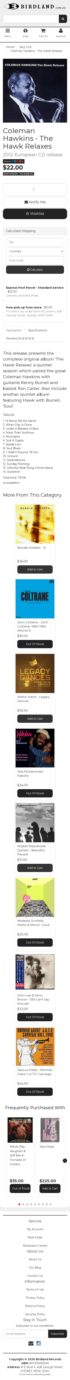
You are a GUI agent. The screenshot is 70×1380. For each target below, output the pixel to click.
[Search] (63, 19)
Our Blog (35, 1267)
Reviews (12, 338)
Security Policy (35, 1314)
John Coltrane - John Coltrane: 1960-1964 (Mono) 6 (32, 626)
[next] (65, 1161)
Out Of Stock (35, 644)
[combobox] (31, 19)
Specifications (37, 330)
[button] (29, 1120)
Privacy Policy (35, 1298)
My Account (35, 1229)
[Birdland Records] (35, 5)
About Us (35, 1259)
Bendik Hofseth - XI (31, 547)
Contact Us (35, 1276)
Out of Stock (21, 1188)
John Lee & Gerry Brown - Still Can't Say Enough (33, 999)
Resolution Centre (35, 1245)
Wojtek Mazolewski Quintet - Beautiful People (31, 850)
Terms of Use (35, 1289)
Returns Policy (35, 1306)
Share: (8, 161)
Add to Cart (35, 569)
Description (14, 330)
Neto (48, 1374)
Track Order (35, 1237)
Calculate (36, 269)
